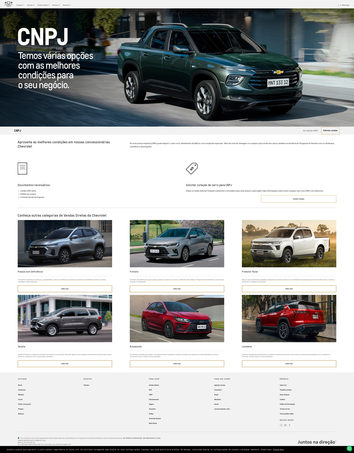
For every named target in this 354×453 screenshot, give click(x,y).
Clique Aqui (278, 449)
